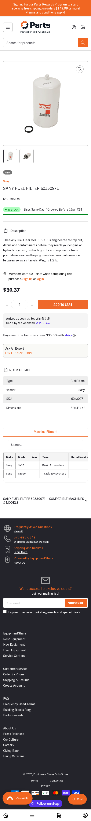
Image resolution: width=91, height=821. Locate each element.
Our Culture (11, 739)
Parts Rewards (13, 715)
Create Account (14, 685)
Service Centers (14, 655)
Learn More (21, 552)
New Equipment (14, 644)
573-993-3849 (23, 353)
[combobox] (45, 42)
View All (18, 531)
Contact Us (56, 780)
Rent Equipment (14, 639)
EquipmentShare (14, 633)
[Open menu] (7, 27)
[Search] (83, 42)
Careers (8, 745)
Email (8, 353)
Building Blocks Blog (17, 709)
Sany (6, 181)
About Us (19, 562)
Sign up (27, 279)
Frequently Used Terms (19, 704)
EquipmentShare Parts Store (50, 774)
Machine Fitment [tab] (46, 431)
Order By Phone (14, 674)
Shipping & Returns (16, 680)
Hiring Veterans (13, 756)
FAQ (6, 698)
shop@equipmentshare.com (31, 541)
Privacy (45, 785)
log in (40, 279)
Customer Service (15, 669)
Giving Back (11, 750)
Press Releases (13, 734)
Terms (34, 780)
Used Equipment (14, 650)
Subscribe (76, 603)
